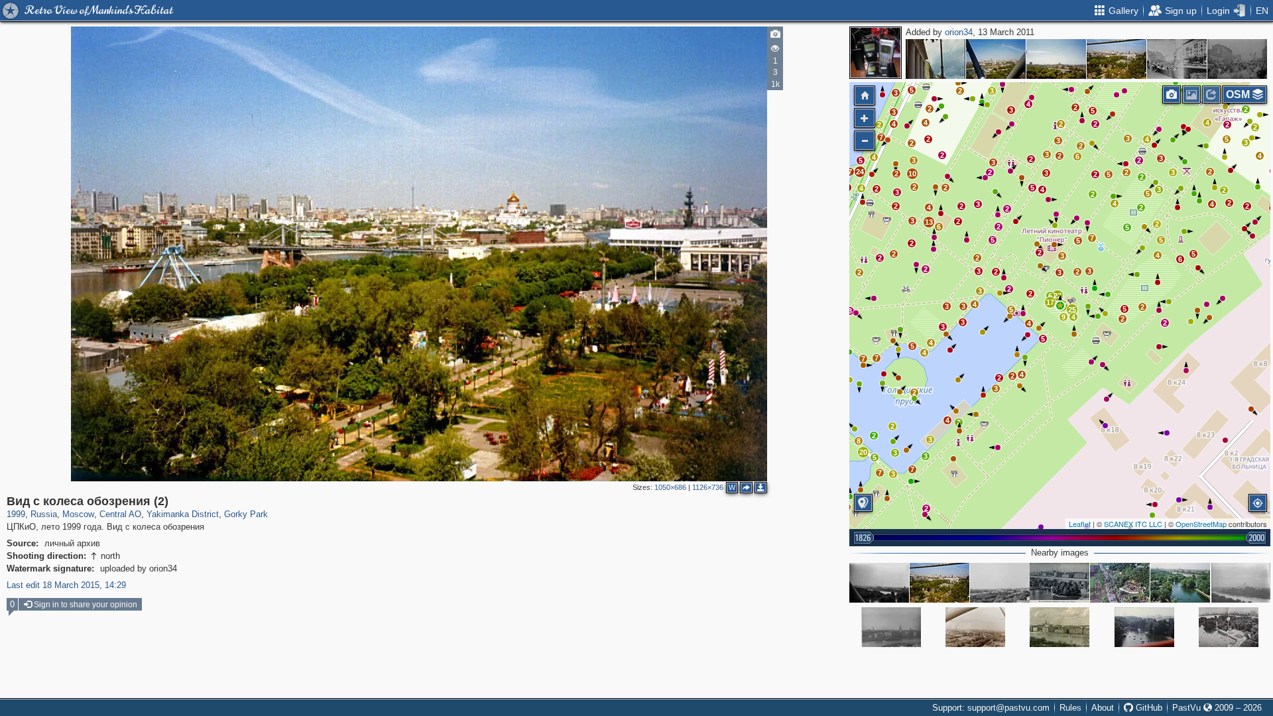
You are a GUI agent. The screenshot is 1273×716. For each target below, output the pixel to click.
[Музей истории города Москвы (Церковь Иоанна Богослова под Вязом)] (935, 59)
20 (863, 452)
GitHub (1147, 708)
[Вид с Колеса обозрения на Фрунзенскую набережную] (879, 583)
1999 (16, 514)
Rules (1070, 708)
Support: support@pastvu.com (991, 708)
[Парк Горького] (975, 627)
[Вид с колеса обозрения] (1116, 59)
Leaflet (1080, 523)
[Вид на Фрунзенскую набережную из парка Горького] (1059, 583)
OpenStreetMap (1201, 523)
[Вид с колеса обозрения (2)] (1060, 306)
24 (860, 172)
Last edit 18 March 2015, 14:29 (66, 585)
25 (1072, 310)
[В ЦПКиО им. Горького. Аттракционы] (1120, 583)
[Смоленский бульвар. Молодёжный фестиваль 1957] (1237, 59)
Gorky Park (246, 514)
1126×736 (707, 487)
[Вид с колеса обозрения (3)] (1056, 59)
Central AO (120, 514)
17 (1050, 302)
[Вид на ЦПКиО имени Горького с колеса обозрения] (1228, 627)
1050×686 (670, 487)
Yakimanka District (183, 514)
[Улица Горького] (1177, 59)
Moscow (78, 514)
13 (929, 222)
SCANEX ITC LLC (1133, 523)
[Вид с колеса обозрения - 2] (1240, 583)
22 (1057, 296)
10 (912, 174)
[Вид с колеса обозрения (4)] (996, 59)
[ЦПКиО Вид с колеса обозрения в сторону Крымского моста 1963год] (1000, 583)
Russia (43, 514)
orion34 (959, 32)
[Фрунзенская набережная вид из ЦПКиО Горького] (1059, 627)
